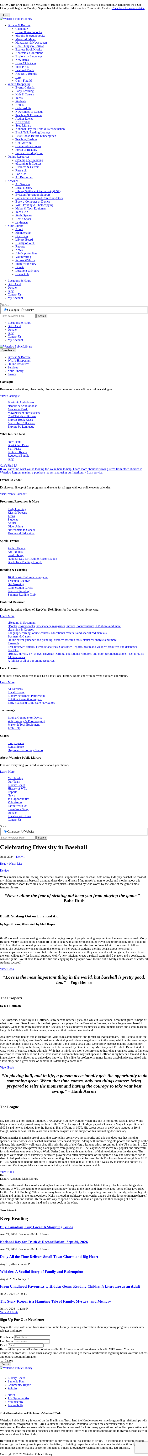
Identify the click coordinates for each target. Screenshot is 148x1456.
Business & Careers (27, 167)
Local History (23, 187)
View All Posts (9, 1312)
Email (3, 1345)
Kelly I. (20, 856)
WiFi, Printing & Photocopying (34, 205)
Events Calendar (25, 87)
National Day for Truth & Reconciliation (40, 129)
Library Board (24, 239)
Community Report (19, 1384)
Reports (20, 246)
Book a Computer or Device (32, 201)
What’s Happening (19, 84)
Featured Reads (24, 70)
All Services (22, 184)
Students (20, 101)
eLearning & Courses (28, 163)
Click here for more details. (128, 8)
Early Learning (24, 91)
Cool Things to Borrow (29, 46)
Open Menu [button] (8, 350)
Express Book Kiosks (28, 49)
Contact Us (22, 274)
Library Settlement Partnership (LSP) (38, 191)
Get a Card (14, 284)
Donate (19, 267)
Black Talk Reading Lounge (32, 132)
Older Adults (23, 108)
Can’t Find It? (23, 80)
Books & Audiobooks (28, 32)
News (19, 250)
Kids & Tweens (24, 94)
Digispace (21, 222)
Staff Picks (22, 66)
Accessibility (15, 1405)
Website (29, 309)
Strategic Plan (16, 1381)
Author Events (24, 118)
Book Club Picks (25, 63)
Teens (19, 97)
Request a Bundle (26, 73)
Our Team (21, 236)
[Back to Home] (16, 18)
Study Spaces (23, 215)
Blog (18, 77)
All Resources (24, 177)
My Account (15, 298)
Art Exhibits (22, 122)
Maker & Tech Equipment (31, 208)
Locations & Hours (27, 270)
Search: (4, 304)
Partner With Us (25, 260)
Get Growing (23, 142)
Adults (19, 104)
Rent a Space (23, 218)
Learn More (7, 616)
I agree (9, 1360)
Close (5, 15)
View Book (7, 969)
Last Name (6, 1341)
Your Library (16, 225)
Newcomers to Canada (29, 111)
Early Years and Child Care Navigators (39, 198)
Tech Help (21, 212)
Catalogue (21, 28)
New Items (22, 59)
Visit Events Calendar (13, 494)
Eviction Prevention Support (32, 194)
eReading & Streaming (29, 160)
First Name (6, 1337)
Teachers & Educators (28, 115)
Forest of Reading (26, 149)
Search (42, 316)
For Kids (20, 173)
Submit (5, 1364)
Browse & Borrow (19, 25)
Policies (12, 1388)
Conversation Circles (28, 146)
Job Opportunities (26, 253)
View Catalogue (10, 395)
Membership (23, 232)
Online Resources (18, 156)
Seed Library (23, 125)
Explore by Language (28, 56)
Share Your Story (25, 263)
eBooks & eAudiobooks (30, 35)
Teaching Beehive (26, 139)
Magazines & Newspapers (31, 42)
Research (21, 170)
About (19, 229)
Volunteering (23, 256)
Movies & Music (25, 39)
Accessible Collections (29, 53)
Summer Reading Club (29, 153)
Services (13, 180)
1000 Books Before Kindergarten (35, 135)
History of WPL (25, 243)
